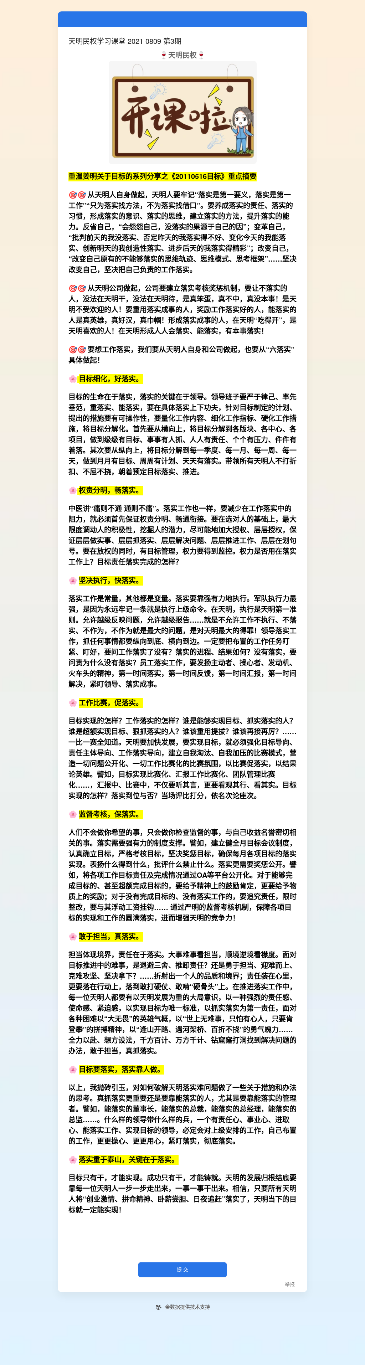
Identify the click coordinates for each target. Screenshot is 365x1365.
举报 (290, 1284)
